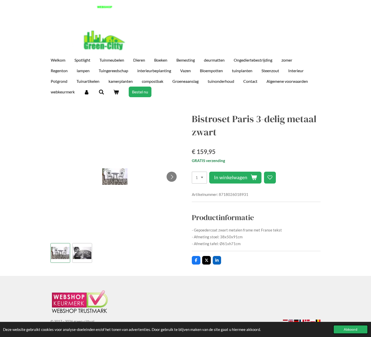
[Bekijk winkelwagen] (116, 92)
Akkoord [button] (350, 329)
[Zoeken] (101, 92)
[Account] (87, 92)
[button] (60, 253)
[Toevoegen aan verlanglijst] (270, 178)
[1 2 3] (199, 178)
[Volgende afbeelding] (172, 177)
